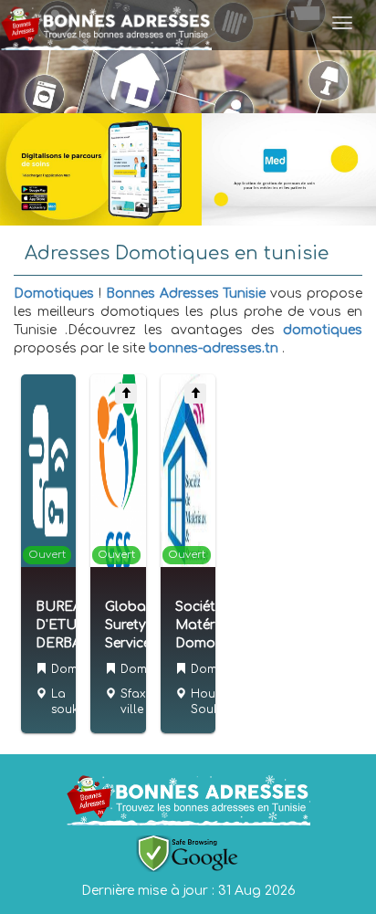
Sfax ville (133, 702)
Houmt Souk (210, 702)
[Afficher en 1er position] (126, 393)
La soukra (71, 702)
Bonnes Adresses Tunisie (186, 293)
